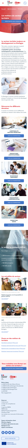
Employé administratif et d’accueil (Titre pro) (13, 345)
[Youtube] (9, 432)
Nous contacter (10, 438)
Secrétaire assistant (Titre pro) (9, 342)
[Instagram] (13, 432)
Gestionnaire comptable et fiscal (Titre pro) (13, 348)
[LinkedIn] (6, 432)
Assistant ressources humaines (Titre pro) (12, 351)
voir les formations (14, 158)
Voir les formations (14, 135)
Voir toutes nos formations (14, 21)
